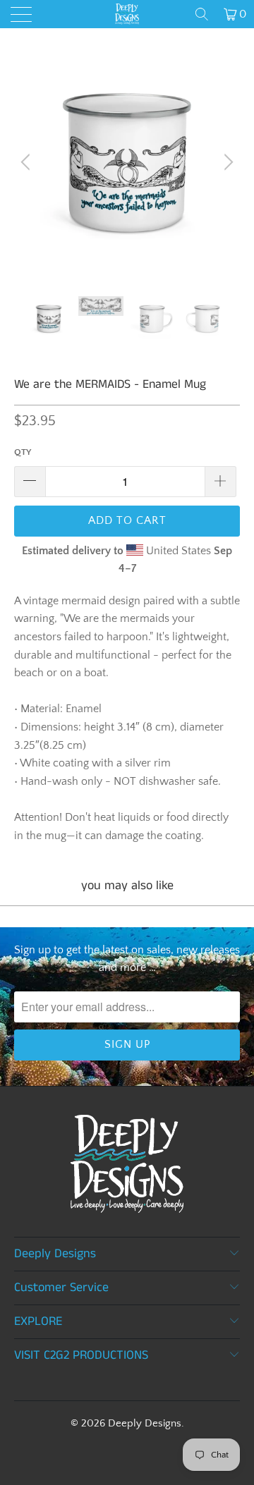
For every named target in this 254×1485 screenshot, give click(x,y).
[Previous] (27, 162)
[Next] (226, 162)
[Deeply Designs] (127, 14)
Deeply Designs (144, 1423)
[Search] (201, 14)
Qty (22, 452)
